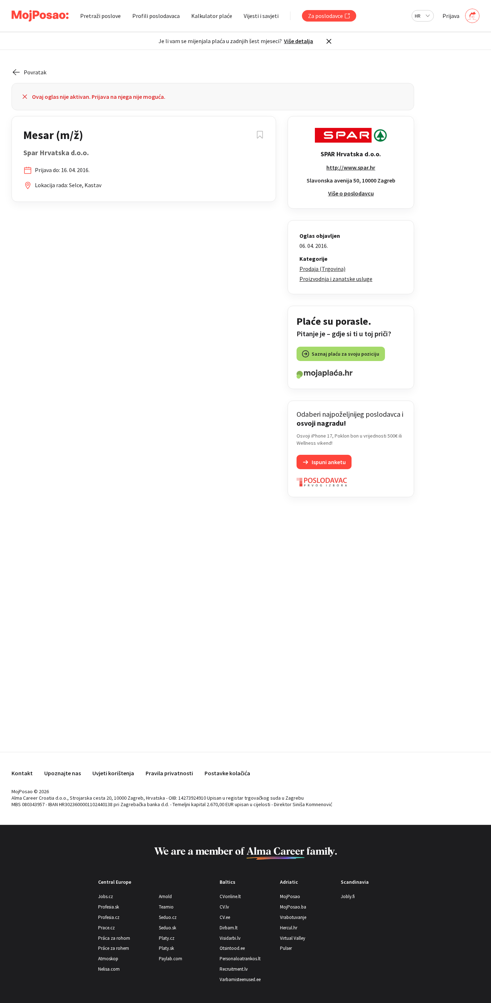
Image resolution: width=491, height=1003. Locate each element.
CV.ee (225, 917)
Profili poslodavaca (156, 15)
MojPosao (290, 896)
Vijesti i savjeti (261, 15)
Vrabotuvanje (293, 917)
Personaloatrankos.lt (240, 959)
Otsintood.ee (232, 948)
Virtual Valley (292, 938)
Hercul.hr (288, 928)
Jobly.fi (348, 896)
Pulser (286, 948)
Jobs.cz (105, 896)
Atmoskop (108, 959)
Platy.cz (166, 938)
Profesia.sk (108, 907)
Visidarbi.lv (230, 938)
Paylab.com (170, 959)
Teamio (166, 907)
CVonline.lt (230, 896)
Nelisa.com (109, 969)
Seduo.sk (167, 928)
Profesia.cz (108, 917)
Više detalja (298, 41)
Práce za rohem (113, 948)
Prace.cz (106, 928)
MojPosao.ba (293, 907)
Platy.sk (166, 948)
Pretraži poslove (100, 15)
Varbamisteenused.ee (240, 979)
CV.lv (224, 907)
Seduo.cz (167, 917)
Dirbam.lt (229, 928)
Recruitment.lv (234, 969)
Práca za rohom (114, 938)
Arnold (165, 896)
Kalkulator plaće (211, 15)
